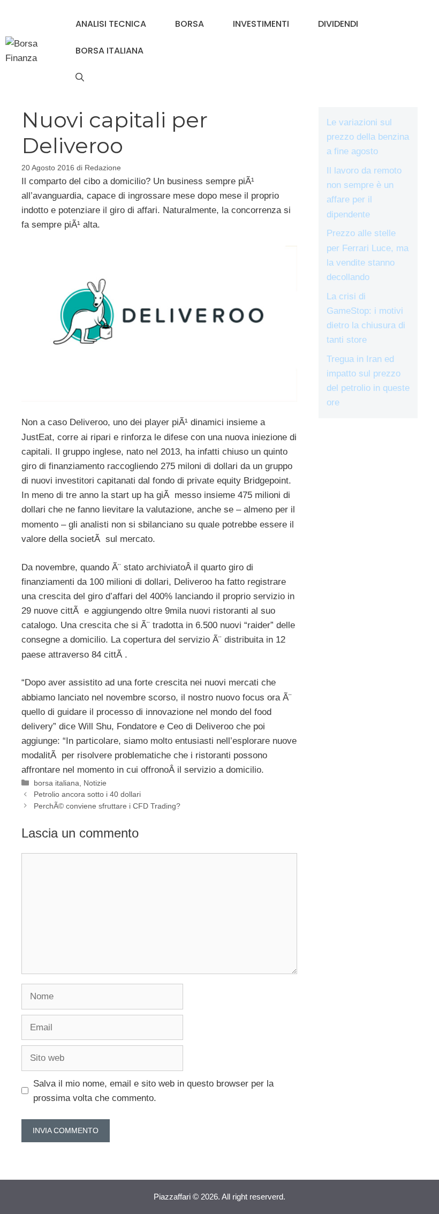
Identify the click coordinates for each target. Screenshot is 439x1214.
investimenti (261, 24)
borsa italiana (109, 50)
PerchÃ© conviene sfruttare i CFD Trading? (107, 806)
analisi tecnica (110, 24)
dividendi (338, 24)
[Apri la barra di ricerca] (80, 77)
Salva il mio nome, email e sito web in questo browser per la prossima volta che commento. (153, 1091)
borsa (189, 24)
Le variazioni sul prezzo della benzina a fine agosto (368, 136)
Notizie (95, 783)
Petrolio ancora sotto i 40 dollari (87, 794)
